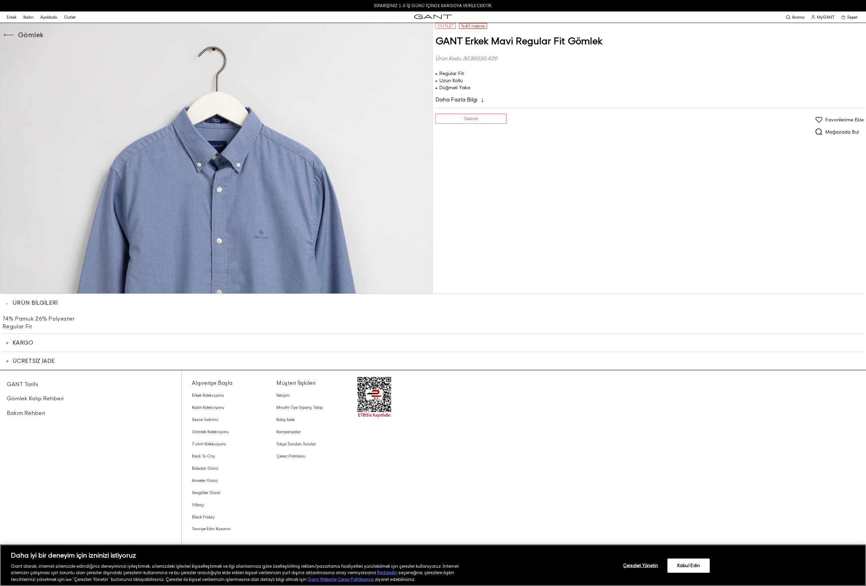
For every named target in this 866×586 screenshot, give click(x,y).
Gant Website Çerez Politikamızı (341, 579)
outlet (70, 17)
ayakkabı (48, 17)
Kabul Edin (688, 565)
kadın (28, 17)
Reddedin (387, 572)
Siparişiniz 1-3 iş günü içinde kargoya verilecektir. (433, 5)
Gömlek (31, 35)
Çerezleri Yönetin (640, 565)
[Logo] (433, 17)
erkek (12, 17)
